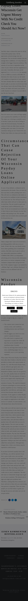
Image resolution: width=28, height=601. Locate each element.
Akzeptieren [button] (14, 311)
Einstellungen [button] (11, 308)
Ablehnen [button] (20, 308)
